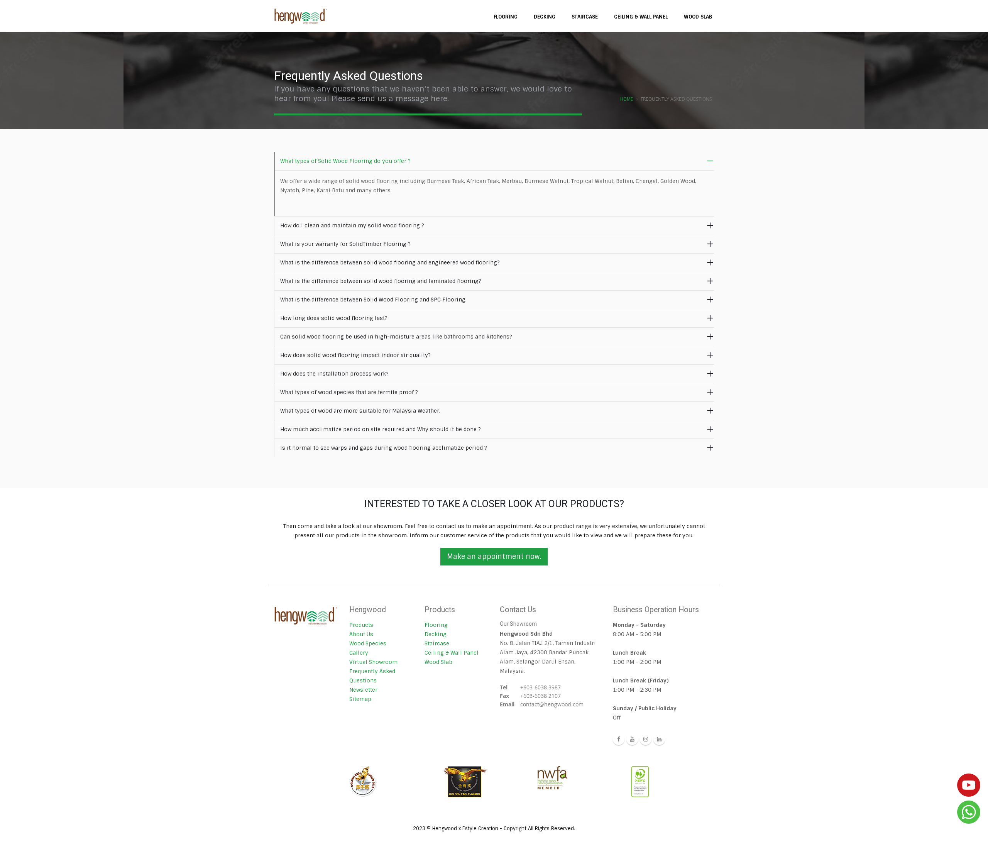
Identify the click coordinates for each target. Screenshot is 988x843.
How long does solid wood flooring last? (333, 318)
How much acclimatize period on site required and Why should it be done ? (380, 429)
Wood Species (367, 643)
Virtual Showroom (373, 661)
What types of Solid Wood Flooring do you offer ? (345, 160)
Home (626, 99)
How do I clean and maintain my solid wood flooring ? (352, 225)
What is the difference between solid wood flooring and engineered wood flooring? (390, 262)
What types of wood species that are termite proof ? (349, 392)
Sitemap (360, 699)
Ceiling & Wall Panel (452, 652)
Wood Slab (438, 661)
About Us (361, 634)
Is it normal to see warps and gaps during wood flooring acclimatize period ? (383, 447)
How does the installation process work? (334, 373)
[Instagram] (645, 739)
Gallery (358, 652)
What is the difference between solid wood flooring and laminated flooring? (380, 281)
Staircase (437, 643)
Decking (436, 634)
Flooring (436, 624)
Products (361, 624)
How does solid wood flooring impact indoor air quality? (355, 355)
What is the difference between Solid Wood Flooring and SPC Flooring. (373, 299)
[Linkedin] (659, 739)
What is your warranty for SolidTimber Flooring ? (345, 243)
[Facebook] (618, 739)
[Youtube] (632, 739)
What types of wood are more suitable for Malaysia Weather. (360, 410)
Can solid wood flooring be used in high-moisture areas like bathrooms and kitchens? (396, 336)
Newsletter (363, 689)
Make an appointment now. (494, 556)
